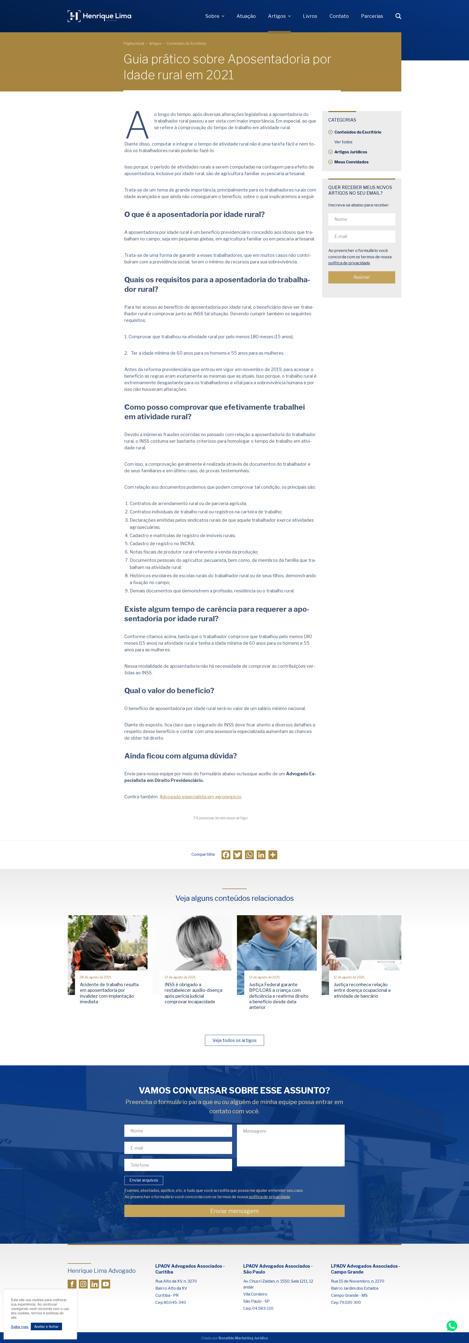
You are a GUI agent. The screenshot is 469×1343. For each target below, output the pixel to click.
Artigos (277, 16)
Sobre (212, 16)
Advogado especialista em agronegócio (201, 796)
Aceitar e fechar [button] (46, 1326)
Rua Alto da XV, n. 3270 (176, 1281)
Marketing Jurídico (251, 1338)
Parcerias (372, 16)
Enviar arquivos (143, 1180)
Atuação (246, 16)
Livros (310, 16)
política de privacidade (349, 263)
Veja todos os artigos (234, 1040)
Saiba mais (19, 1326)
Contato (339, 16)
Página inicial (133, 43)
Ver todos (343, 142)
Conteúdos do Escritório (186, 43)
